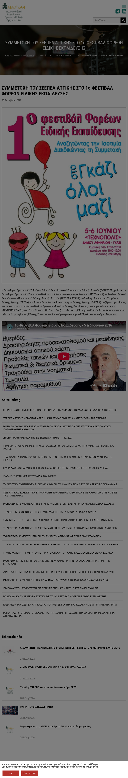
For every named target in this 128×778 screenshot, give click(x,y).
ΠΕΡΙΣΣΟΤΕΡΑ (29, 773)
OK (11, 773)
